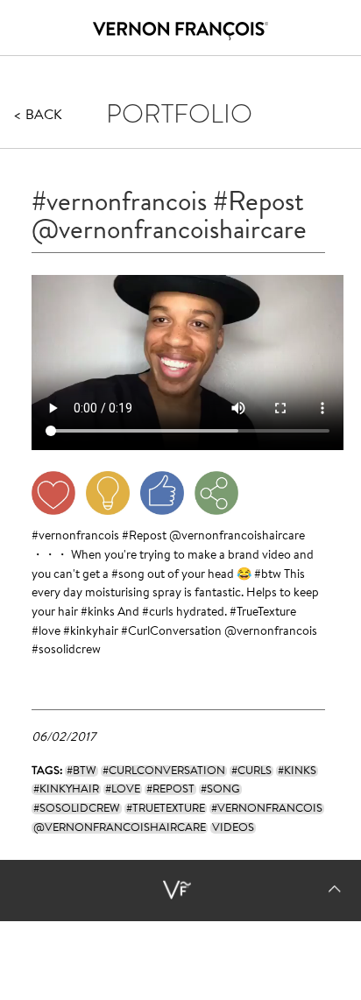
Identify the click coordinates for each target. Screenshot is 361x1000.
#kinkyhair (90, 632)
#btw (267, 575)
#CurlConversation (171, 632)
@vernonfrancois (270, 632)
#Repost (144, 537)
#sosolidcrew (66, 650)
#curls (157, 613)
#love (46, 632)
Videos (233, 828)
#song (128, 575)
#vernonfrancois (75, 537)
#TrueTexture (263, 613)
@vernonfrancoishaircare (237, 537)
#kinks (98, 613)
